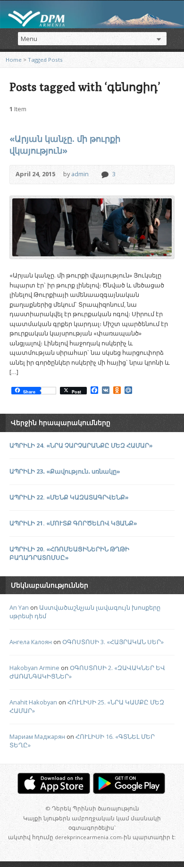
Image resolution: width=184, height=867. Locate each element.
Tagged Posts (45, 59)
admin (80, 174)
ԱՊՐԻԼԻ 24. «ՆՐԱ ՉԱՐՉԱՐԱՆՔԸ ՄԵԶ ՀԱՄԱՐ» (81, 445)
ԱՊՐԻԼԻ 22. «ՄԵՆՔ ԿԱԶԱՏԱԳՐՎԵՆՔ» (69, 497)
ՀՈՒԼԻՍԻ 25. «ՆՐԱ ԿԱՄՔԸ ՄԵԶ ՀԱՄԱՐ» (86, 706)
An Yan (19, 607)
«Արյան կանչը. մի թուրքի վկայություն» (64, 144)
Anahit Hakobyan (33, 702)
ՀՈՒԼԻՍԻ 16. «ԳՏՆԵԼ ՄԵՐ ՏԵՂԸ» (82, 740)
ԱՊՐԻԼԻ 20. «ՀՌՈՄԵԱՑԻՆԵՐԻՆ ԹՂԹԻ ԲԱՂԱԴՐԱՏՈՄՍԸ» (69, 553)
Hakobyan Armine (34, 667)
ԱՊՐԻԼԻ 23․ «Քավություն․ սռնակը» (64, 471)
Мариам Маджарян (37, 736)
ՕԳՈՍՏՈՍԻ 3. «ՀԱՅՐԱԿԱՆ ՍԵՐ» (113, 642)
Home (14, 59)
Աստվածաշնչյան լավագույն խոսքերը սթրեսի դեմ (84, 611)
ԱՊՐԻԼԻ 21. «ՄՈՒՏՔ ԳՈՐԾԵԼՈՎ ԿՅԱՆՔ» (73, 523)
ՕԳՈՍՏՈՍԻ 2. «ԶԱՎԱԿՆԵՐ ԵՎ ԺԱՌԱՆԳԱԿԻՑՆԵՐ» (87, 671)
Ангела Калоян (30, 642)
